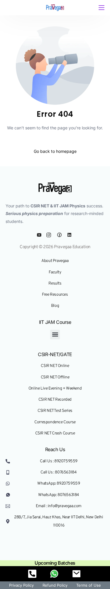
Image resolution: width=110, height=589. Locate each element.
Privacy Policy (21, 585)
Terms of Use (88, 585)
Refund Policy (55, 585)
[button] (55, 334)
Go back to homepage (55, 151)
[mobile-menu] (100, 7)
